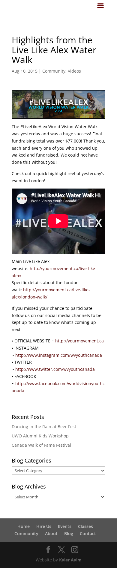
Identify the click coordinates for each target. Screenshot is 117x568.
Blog (68, 533)
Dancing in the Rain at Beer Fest (44, 426)
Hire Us (43, 526)
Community (53, 71)
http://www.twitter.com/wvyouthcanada (55, 369)
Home (23, 526)
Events (64, 526)
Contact (88, 533)
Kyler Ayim (70, 560)
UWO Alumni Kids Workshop (40, 436)
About (51, 533)
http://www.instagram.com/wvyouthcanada (58, 355)
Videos (74, 71)
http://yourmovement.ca (79, 341)
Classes (85, 526)
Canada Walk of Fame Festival (41, 445)
